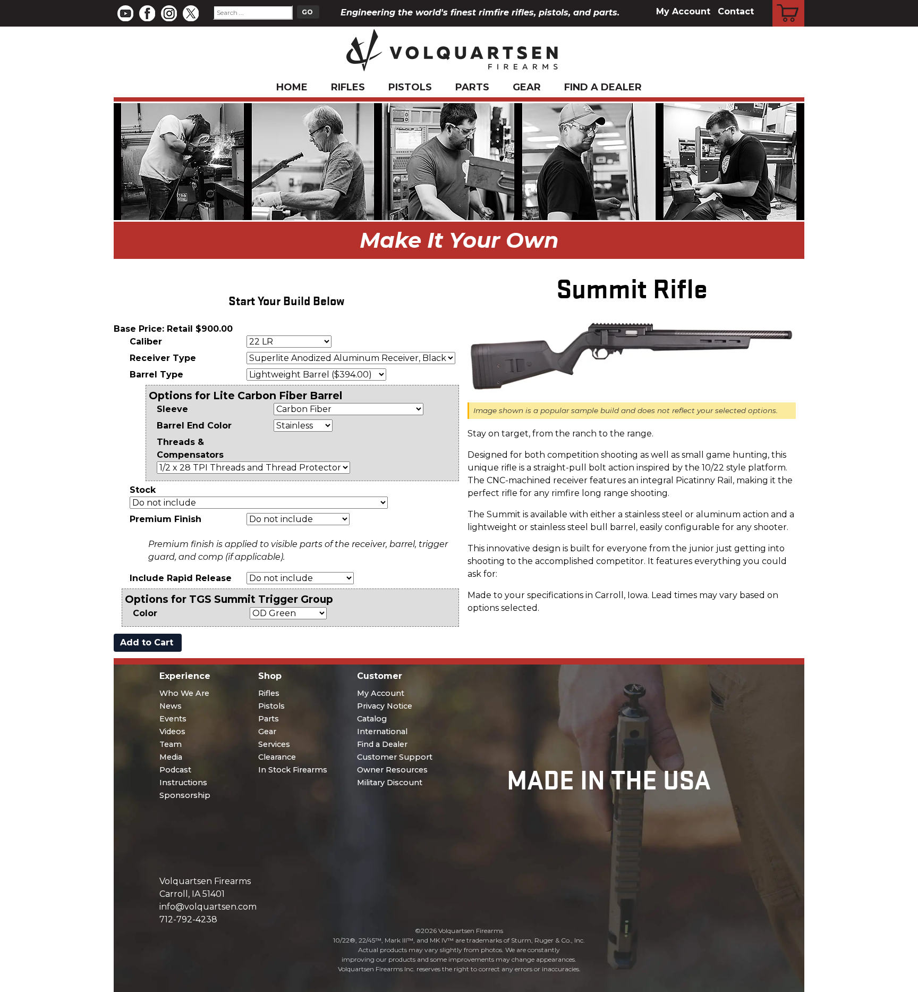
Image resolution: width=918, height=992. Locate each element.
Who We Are (184, 693)
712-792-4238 (188, 919)
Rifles (348, 87)
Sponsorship (184, 795)
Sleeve (172, 409)
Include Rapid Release (181, 578)
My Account (683, 11)
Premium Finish (165, 519)
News (170, 706)
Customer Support (394, 757)
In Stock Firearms (292, 770)
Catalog (372, 719)
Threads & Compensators (190, 448)
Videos (172, 731)
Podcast (175, 770)
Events (172, 719)
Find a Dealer (603, 87)
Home (292, 87)
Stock (143, 490)
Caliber (146, 342)
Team (170, 744)
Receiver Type (163, 358)
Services (274, 744)
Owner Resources (392, 770)
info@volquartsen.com (208, 907)
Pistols (410, 87)
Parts (472, 87)
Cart (789, 1)
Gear (527, 87)
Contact (736, 11)
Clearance (277, 757)
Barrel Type (156, 374)
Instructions (183, 782)
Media (170, 757)
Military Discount (389, 782)
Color (145, 613)
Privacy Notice (384, 706)
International (382, 731)
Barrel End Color (194, 426)
